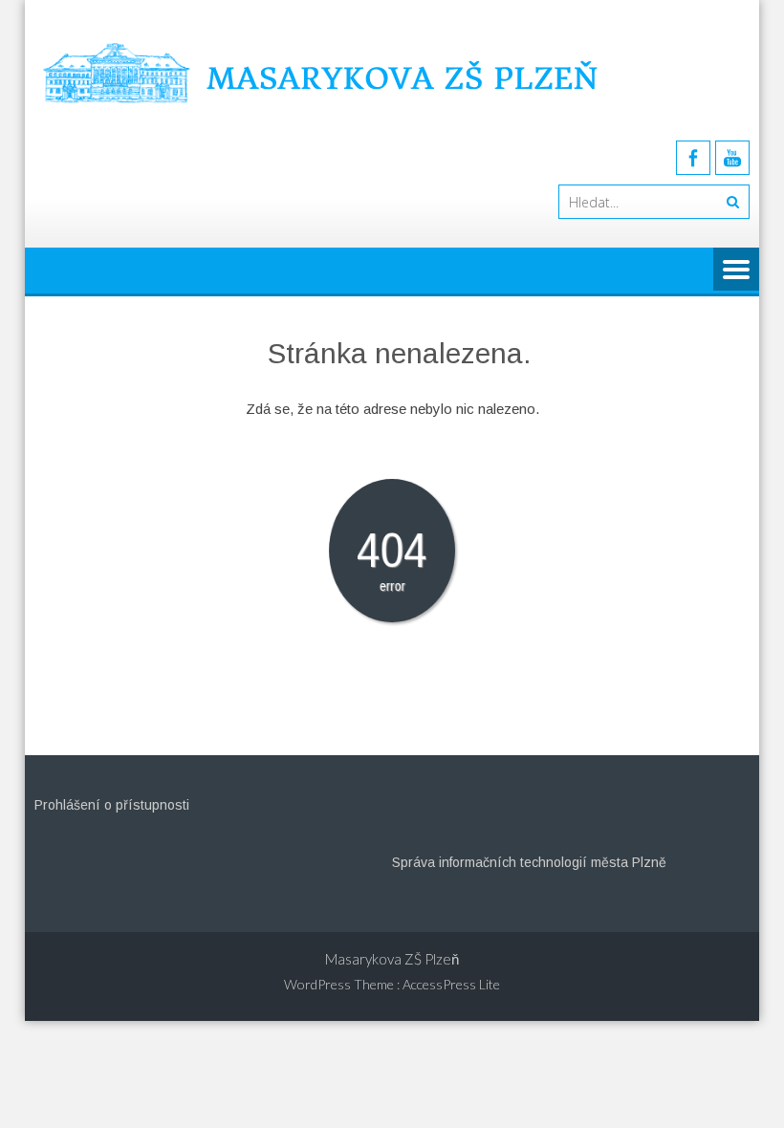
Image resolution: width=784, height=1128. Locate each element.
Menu (736, 270)
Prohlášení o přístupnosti (111, 805)
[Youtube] (732, 158)
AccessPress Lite (451, 984)
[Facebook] (693, 158)
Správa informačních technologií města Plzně (529, 862)
